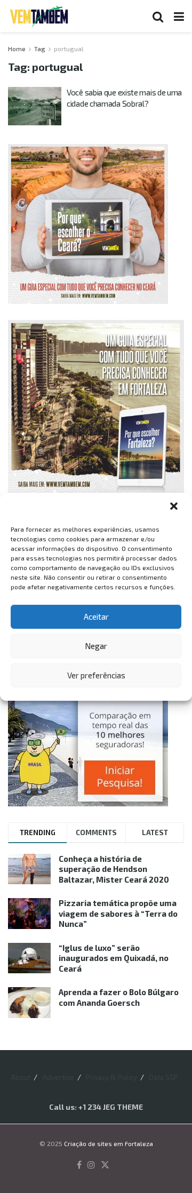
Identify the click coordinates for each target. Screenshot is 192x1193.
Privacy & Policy (111, 1077)
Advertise (58, 1077)
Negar (96, 646)
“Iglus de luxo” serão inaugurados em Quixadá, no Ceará (114, 958)
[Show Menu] (179, 16)
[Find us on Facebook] (79, 1165)
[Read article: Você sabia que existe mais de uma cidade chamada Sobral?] (34, 106)
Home (17, 48)
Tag (39, 48)
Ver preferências (96, 675)
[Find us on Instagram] (91, 1165)
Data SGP (163, 1077)
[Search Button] (158, 16)
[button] (175, 507)
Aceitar (96, 616)
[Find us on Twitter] (105, 1165)
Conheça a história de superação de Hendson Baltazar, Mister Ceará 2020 (114, 869)
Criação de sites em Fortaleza (108, 1143)
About (20, 1077)
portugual (69, 48)
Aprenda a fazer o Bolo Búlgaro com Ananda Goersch (119, 997)
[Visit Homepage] (39, 16)
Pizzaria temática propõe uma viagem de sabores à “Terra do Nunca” (118, 913)
